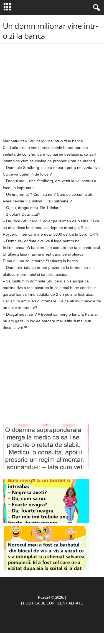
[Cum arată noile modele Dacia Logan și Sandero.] (46, 501)
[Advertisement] (52, 91)
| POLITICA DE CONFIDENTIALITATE (52, 603)
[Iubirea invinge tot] (46, 548)
